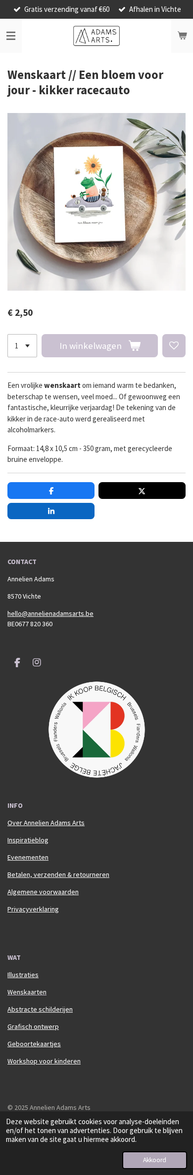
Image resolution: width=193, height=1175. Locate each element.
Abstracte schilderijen (40, 1009)
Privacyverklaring (33, 909)
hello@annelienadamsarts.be (50, 613)
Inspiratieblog (27, 839)
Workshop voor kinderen (44, 1061)
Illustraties (23, 974)
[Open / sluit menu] (11, 36)
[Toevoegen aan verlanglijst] (174, 345)
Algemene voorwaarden (43, 891)
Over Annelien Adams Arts (46, 822)
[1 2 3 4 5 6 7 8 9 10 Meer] (22, 345)
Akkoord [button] (154, 1160)
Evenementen (27, 857)
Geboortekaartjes (34, 1043)
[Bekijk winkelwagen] (182, 36)
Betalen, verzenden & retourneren (58, 874)
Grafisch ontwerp (33, 1026)
